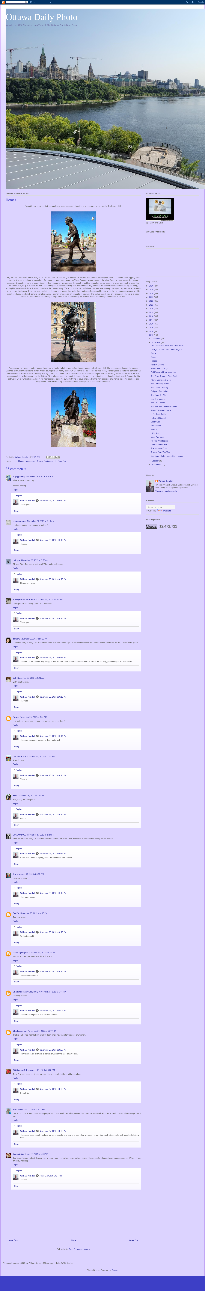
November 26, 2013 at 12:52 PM (41, 756)
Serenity (154, 429)
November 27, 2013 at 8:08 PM (52, 1089)
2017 (151, 320)
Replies (19, 495)
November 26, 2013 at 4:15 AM (49, 599)
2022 (151, 301)
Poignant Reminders (159, 391)
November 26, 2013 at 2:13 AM (40, 521)
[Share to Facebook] (55, 457)
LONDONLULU (19, 835)
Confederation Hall (159, 444)
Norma (16, 717)
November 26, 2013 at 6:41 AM (30, 678)
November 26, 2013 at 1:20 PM (40, 835)
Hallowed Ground (158, 418)
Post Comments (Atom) (79, 1249)
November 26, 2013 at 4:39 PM (42, 952)
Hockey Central (157, 365)
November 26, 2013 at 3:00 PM (30, 874)
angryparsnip (19, 476)
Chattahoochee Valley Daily (25, 992)
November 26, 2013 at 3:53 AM (34, 560)
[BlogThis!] (50, 457)
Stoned (154, 353)
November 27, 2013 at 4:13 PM (31, 1109)
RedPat (16, 913)
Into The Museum (158, 399)
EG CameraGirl (20, 1070)
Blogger (115, 1270)
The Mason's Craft (159, 448)
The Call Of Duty (158, 403)
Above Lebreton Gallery (161, 380)
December (156, 339)
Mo (14, 874)
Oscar (153, 357)
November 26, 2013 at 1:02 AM (39, 476)
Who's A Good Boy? (159, 368)
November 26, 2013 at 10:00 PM (42, 1031)
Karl (15, 796)
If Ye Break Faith (158, 414)
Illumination (156, 425)
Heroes (154, 361)
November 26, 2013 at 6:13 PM (52, 540)
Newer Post (13, 1240)
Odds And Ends (157, 437)
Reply (15, 490)
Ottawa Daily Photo (41, 17)
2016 (151, 324)
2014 (151, 331)
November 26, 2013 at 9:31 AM (33, 717)
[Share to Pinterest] (58, 457)
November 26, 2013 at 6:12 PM (52, 501)
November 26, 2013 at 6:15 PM (52, 893)
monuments (30, 461)
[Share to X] (53, 457)
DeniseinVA (18, 1154)
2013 (151, 335)
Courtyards (155, 422)
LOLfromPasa (19, 756)
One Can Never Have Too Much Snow (167, 346)
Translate (167, 511)
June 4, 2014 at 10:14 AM (50, 1176)
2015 (151, 328)
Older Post (134, 1240)
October (155, 461)
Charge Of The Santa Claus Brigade (166, 349)
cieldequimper (19, 521)
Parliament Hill (50, 461)
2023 (151, 297)
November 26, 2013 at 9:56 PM (52, 992)
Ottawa (39, 461)
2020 (151, 309)
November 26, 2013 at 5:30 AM (34, 639)
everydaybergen (20, 952)
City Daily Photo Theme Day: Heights (167, 456)
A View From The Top (160, 452)
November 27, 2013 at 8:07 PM (52, 1011)
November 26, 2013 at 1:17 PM (31, 796)
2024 (151, 293)
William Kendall (27, 501)
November (156, 342)
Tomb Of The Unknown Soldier (164, 407)
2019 (151, 312)
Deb (15, 678)
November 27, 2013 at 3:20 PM (41, 1070)
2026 (151, 286)
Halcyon (16, 560)
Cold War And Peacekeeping (163, 372)
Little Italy (155, 433)
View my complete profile (166, 491)
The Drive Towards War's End (163, 376)
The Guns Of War (158, 395)
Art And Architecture (159, 441)
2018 (151, 316)
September (157, 464)
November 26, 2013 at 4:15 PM (33, 913)
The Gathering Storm (160, 384)
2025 (151, 289)
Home (73, 1240)
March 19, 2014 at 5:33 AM (36, 1154)
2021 (151, 305)
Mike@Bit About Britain (24, 599)
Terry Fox (62, 461)
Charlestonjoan (20, 1031)
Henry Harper (18, 461)
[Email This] (47, 457)
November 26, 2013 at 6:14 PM (52, 736)
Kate (15, 1109)
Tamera (16, 639)
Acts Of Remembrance (161, 410)
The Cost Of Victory (159, 387)
